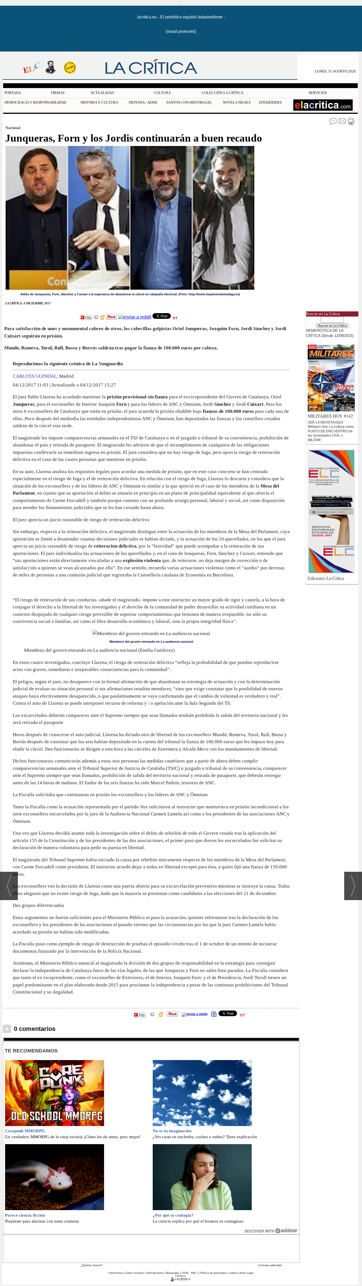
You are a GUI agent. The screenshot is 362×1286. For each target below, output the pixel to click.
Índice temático (135, 1273)
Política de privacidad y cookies (219, 1273)
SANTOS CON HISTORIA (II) (188, 102)
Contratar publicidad (269, 1265)
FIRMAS (57, 93)
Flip (88, 317)
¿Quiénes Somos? (91, 1265)
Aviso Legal (246, 1273)
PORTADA (13, 93)
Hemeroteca (116, 1273)
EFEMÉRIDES (270, 102)
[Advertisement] (151, 1248)
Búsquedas (172, 1273)
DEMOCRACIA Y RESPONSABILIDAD (35, 102)
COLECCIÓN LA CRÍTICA (223, 93)
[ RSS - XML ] (189, 1273)
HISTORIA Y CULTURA (99, 102)
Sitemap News (155, 1273)
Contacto (180, 1275)
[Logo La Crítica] (181, 1280)
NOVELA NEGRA (237, 102)
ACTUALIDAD (102, 93)
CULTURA (162, 93)
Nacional (12, 127)
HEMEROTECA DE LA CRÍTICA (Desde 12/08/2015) (330, 332)
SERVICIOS (318, 93)
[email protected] (181, 31)
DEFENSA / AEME (143, 102)
